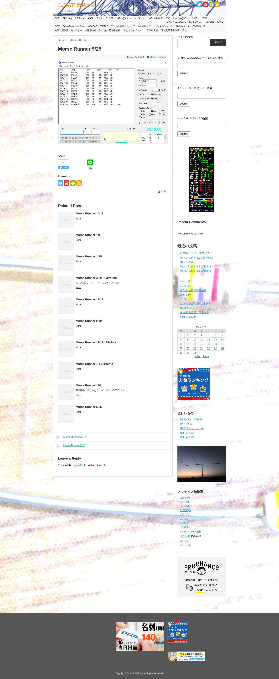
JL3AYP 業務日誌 (77, 5)
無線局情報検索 (112, 30)
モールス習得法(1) (120, 26)
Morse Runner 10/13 (89, 213)
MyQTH (210, 22)
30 (187, 352)
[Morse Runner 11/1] (66, 241)
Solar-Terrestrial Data (74, 26)
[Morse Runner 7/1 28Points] (66, 370)
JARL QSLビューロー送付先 (130, 18)
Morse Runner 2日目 (75, 436)
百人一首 (185, 281)
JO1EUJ (185, 545)
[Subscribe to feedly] (211, 4)
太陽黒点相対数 (93, 30)
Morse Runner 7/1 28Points (94, 364)
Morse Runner (158, 57)
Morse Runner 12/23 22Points (96, 342)
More (78, 218)
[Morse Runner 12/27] (66, 306)
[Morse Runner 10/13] (66, 220)
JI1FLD (184, 518)
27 (215, 348)
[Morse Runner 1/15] (66, 263)
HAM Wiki (185, 308)
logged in (78, 465)
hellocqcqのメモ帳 (191, 531)
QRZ (57, 26)
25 (201, 348)
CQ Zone (79, 18)
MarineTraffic (196, 22)
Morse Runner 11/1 (89, 235)
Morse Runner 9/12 (89, 321)
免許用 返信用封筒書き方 (194, 312)
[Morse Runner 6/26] (66, 413)
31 (194, 352)
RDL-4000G (187, 437)
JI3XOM (184, 527)
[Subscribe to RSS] (217, 4)
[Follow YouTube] (205, 4)
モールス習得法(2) (142, 26)
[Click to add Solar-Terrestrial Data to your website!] (201, 211)
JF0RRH (185, 506)
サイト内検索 (185, 37)
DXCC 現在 (186, 262)
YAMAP (104, 26)
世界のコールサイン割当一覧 (190, 26)
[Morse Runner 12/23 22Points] (66, 349)
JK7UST (185, 540)
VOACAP (92, 26)
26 (208, 348)
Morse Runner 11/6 (89, 385)
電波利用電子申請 (170, 30)
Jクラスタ (186, 285)
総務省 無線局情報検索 (193, 290)
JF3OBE (185, 502)
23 (187, 348)
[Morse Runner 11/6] (66, 392)
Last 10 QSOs (180, 18)
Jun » (205, 356)
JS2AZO (185, 514)
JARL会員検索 (155, 18)
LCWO (194, 18)
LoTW (204, 18)
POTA (220, 22)
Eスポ (100, 18)
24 (194, 348)
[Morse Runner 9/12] (66, 327)
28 (222, 348)
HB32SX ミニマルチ (192, 428)
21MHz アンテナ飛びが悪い (196, 253)
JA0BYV (185, 497)
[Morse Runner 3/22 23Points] (66, 284)
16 (187, 344)
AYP (163, 191)
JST (168, 18)
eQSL (90, 18)
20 (215, 344)
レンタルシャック (164, 26)
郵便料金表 (152, 30)
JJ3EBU (185, 523)
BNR (57, 18)
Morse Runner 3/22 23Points (96, 278)
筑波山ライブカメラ (133, 30)
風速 (184, 30)
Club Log (67, 18)
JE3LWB (185, 536)
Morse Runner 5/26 (74, 445)
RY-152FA (186, 424)
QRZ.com (185, 295)
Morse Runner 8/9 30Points (195, 266)
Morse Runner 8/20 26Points (196, 257)
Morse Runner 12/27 (89, 299)
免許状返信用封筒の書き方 (68, 30)
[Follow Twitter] (199, 4)
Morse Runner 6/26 (89, 406)
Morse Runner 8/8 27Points (195, 270)
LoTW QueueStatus (176, 22)
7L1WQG (185, 510)
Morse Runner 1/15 (89, 256)
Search (218, 42)
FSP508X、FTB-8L (191, 419)
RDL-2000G (187, 433)
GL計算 (109, 18)
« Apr (198, 356)
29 (181, 352)
